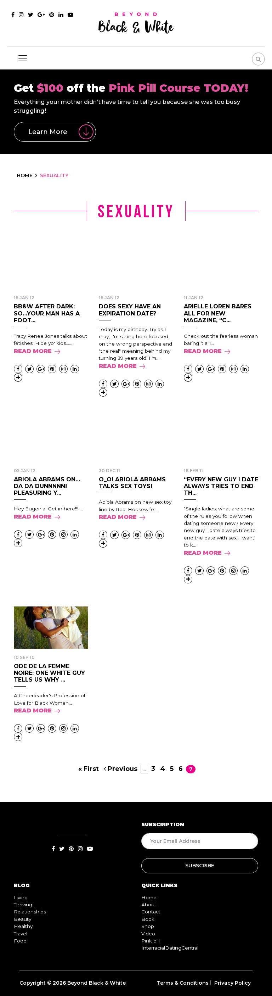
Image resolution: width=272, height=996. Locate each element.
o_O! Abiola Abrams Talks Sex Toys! (132, 482)
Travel (20, 933)
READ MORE (33, 351)
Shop (147, 926)
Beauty (22, 919)
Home (149, 897)
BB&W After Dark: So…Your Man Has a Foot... (47, 313)
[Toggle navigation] (23, 58)
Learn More (47, 132)
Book (147, 919)
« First (88, 769)
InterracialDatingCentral (169, 948)
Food (20, 941)
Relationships (30, 911)
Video (148, 933)
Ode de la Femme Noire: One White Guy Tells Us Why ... (49, 673)
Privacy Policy (232, 983)
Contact (150, 911)
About (148, 904)
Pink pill (150, 941)
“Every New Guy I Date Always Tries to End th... (221, 486)
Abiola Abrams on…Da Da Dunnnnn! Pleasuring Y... (47, 486)
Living (21, 897)
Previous (121, 769)
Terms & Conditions (183, 983)
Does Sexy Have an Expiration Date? (130, 310)
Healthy (23, 926)
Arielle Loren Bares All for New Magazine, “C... (217, 313)
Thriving (23, 904)
